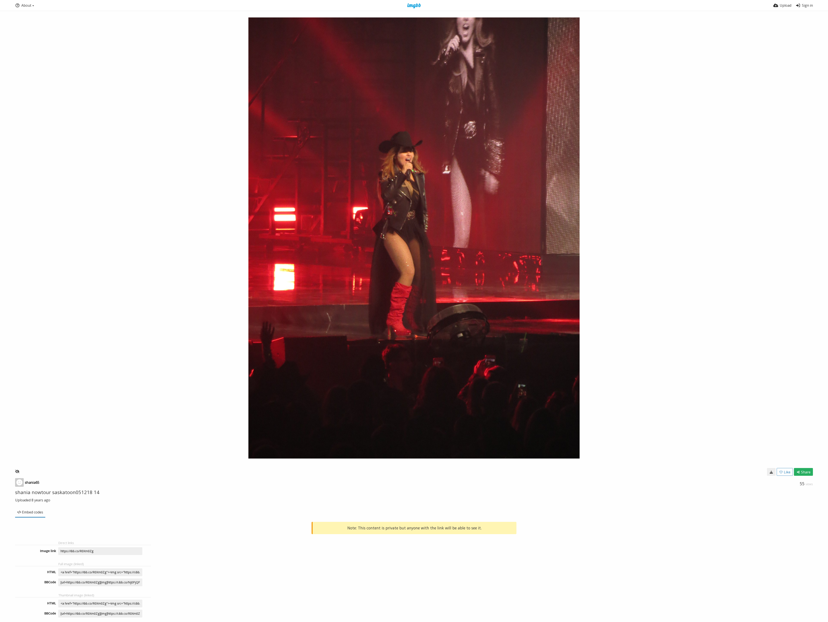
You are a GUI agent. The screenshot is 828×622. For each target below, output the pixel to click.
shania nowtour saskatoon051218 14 (57, 492)
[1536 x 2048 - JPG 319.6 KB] (771, 472)
